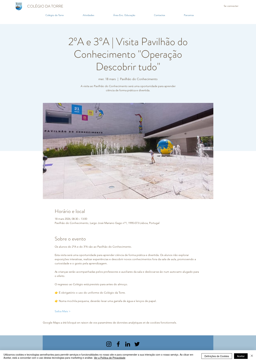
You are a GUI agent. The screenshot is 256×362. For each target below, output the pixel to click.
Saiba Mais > (63, 311)
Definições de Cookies (216, 356)
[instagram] (108, 344)
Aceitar (241, 356)
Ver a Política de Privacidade (109, 357)
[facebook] (118, 344)
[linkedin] (127, 344)
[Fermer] (252, 356)
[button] (96, 15)
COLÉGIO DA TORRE (45, 6)
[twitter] (137, 344)
